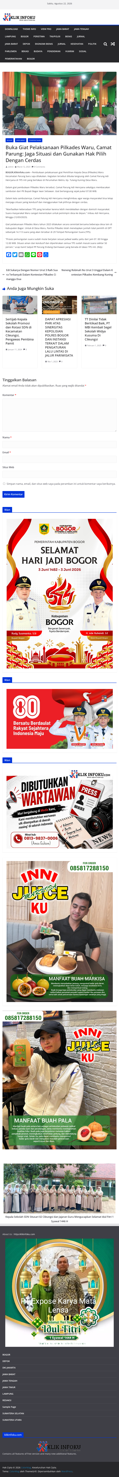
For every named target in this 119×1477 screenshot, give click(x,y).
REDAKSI (6, 1400)
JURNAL (81, 36)
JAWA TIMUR (8, 1387)
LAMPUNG (10, 36)
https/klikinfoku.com (24, 1234)
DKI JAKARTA (8, 1367)
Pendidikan (53, 51)
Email (6, 452)
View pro (46, 29)
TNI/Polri (55, 36)
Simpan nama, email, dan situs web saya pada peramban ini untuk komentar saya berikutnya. (61, 483)
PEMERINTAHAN (13, 58)
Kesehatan (77, 43)
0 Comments (39, 166)
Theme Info (29, 29)
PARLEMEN (11, 51)
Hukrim (69, 51)
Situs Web (8, 467)
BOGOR (6, 1354)
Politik (92, 43)
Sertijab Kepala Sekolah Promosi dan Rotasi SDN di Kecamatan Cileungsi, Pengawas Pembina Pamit (20, 331)
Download (11, 29)
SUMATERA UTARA (12, 1419)
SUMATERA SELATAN (13, 1413)
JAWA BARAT (62, 29)
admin (10, 166)
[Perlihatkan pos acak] (113, 44)
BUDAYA (38, 51)
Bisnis (68, 36)
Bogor (25, 36)
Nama (7, 437)
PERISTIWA (39, 36)
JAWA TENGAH (81, 29)
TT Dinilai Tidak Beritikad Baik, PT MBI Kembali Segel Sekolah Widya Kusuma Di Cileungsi (98, 329)
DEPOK (6, 1361)
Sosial (82, 51)
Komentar (9, 395)
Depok (26, 43)
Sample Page (9, 1406)
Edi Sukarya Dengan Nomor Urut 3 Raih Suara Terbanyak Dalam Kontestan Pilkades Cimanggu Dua (32, 274)
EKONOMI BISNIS (44, 43)
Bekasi (25, 51)
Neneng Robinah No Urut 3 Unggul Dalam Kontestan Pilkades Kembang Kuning (87, 272)
